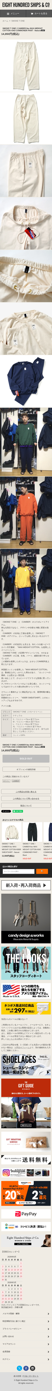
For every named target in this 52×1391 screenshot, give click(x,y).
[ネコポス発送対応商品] (26, 1014)
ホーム (5, 21)
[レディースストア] (26, 1246)
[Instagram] (26, 1177)
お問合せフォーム (22, 1047)
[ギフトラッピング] (26, 1151)
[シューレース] (26, 1075)
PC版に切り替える (30, 1376)
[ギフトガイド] (26, 1127)
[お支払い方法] (26, 1218)
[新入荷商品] (26, 889)
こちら (12, 1039)
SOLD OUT (26, 758)
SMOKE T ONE (18, 21)
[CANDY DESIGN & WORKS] (26, 943)
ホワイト (6, 781)
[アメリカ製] (26, 998)
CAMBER (15, 781)
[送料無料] (26, 1164)
